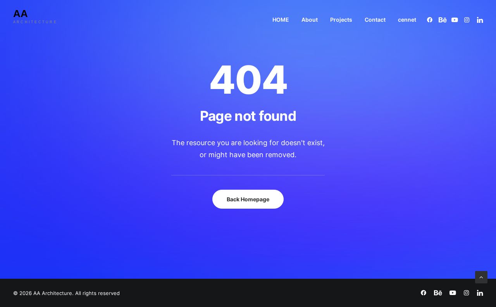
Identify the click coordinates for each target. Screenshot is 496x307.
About (309, 19)
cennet (407, 19)
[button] (431, 19)
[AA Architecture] (41, 19)
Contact (375, 19)
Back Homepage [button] (248, 199)
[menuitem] (280, 19)
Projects (341, 19)
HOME (280, 19)
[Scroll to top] (481, 276)
